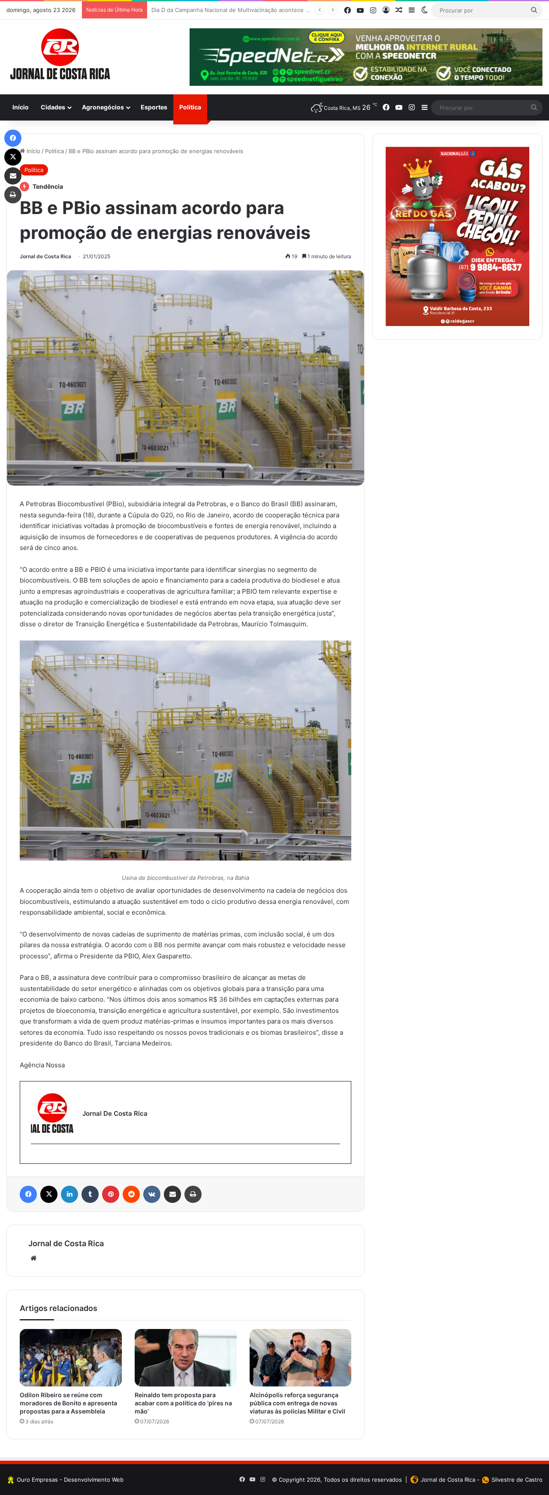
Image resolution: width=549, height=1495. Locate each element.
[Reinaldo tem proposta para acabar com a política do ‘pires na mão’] (186, 1357)
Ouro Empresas (37, 1479)
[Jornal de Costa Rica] (60, 54)
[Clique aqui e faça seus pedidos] (457, 236)
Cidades (53, 107)
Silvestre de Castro (517, 1479)
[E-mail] (35, 1158)
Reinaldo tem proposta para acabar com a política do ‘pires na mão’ (183, 1403)
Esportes (154, 107)
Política (190, 107)
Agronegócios (103, 107)
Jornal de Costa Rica (45, 256)
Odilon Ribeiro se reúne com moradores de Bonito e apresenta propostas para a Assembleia (68, 1403)
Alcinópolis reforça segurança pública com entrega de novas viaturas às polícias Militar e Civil (297, 1403)
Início (20, 107)
